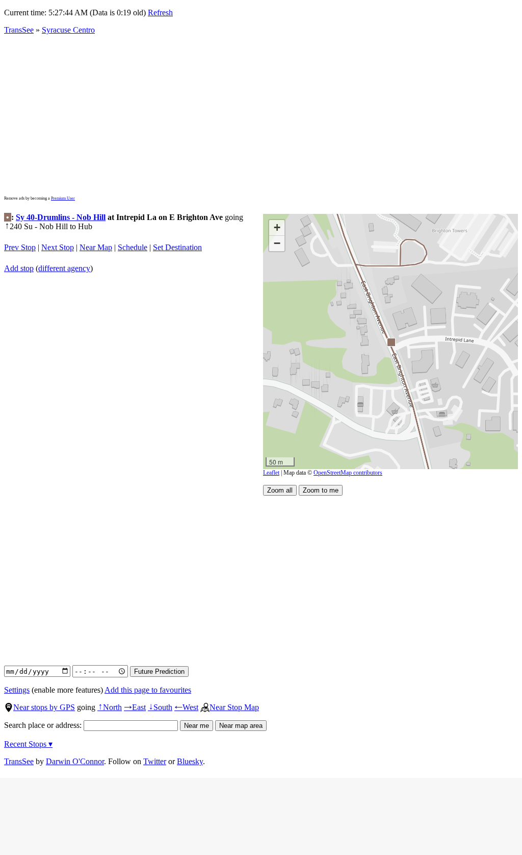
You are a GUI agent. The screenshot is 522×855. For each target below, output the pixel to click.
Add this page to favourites (148, 690)
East (135, 707)
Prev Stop (20, 247)
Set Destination (177, 247)
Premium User (63, 198)
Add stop (19, 268)
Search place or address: (44, 725)
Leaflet (271, 472)
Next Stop (57, 247)
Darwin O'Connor (75, 761)
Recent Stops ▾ (28, 744)
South (160, 707)
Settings (17, 690)
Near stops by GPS (44, 707)
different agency (64, 268)
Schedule (132, 247)
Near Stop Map (234, 707)
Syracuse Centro (68, 30)
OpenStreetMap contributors (348, 472)
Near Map (96, 247)
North (109, 707)
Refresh (160, 12)
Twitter (154, 761)
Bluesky (190, 761)
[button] (391, 342)
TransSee (19, 30)
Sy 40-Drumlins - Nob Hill (61, 217)
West (186, 707)
